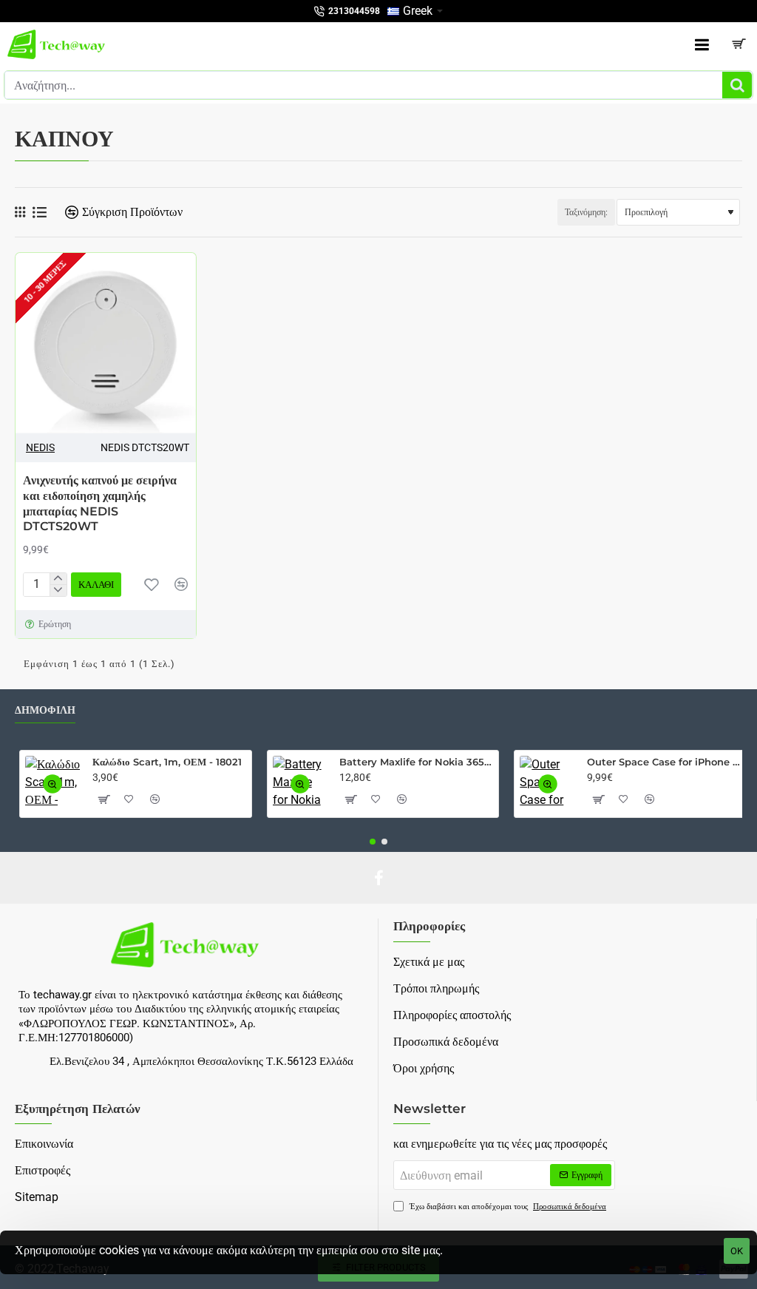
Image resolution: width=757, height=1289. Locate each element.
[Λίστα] (40, 212)
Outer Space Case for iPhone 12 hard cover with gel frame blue (664, 762)
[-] (58, 590)
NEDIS (40, 447)
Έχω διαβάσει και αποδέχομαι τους (506, 1206)
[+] (58, 579)
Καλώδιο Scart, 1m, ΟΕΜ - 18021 (167, 762)
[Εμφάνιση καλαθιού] (738, 44)
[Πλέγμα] (20, 212)
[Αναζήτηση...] (737, 85)
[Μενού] (701, 44)
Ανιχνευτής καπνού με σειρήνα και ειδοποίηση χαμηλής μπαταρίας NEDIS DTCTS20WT (100, 503)
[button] (151, 584)
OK (736, 1250)
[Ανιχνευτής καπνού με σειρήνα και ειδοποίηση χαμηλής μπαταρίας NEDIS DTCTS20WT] (106, 343)
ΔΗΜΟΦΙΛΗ (45, 710)
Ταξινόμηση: (586, 212)
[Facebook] (378, 878)
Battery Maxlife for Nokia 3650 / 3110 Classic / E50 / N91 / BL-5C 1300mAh (416, 762)
